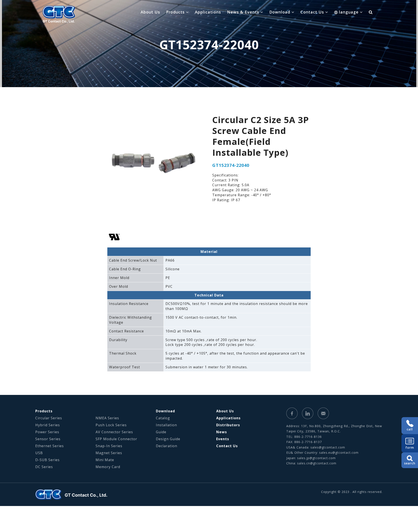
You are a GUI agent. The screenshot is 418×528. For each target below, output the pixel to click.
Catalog (163, 418)
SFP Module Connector (116, 439)
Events (222, 439)
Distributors (228, 425)
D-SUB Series (47, 459)
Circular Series (48, 418)
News (221, 432)
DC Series (44, 466)
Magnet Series (109, 452)
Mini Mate (105, 459)
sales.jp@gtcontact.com (316, 458)
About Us (150, 12)
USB (39, 452)
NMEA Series (107, 418)
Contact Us (227, 445)
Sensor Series (48, 439)
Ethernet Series (49, 445)
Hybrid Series (47, 425)
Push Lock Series (111, 425)
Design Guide (168, 439)
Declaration (166, 445)
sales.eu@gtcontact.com (339, 452)
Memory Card (108, 466)
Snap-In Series (109, 445)
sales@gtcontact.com (327, 447)
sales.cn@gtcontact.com (316, 463)
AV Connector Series (114, 432)
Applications (208, 12)
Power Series (47, 432)
